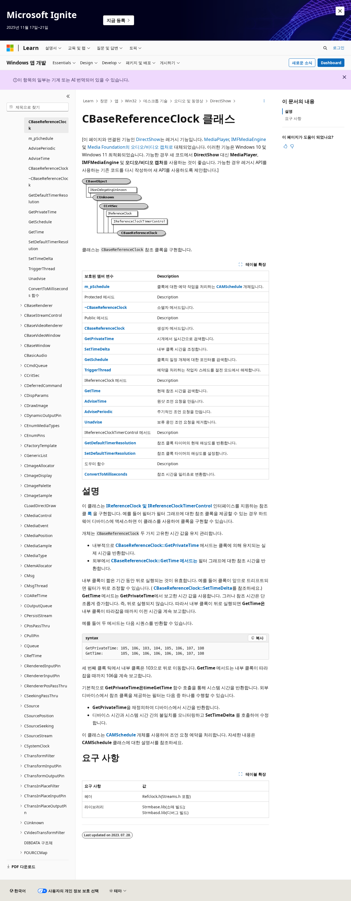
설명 (289, 111)
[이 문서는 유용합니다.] (285, 146)
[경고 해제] (340, 11)
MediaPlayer (216, 139)
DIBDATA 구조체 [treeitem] (38, 842)
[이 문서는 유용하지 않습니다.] (292, 146)
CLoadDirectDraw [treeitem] (40, 505)
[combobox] (38, 107)
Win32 (131, 100)
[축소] (68, 96)
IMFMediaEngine (248, 139)
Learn (88, 100)
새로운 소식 (302, 62)
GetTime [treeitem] (36, 232)
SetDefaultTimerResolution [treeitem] (48, 245)
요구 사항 (293, 118)
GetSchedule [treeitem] (40, 221)
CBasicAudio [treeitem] (35, 355)
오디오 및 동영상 (188, 100)
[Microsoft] (10, 48)
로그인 (338, 47)
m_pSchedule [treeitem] (41, 138)
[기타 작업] (264, 101)
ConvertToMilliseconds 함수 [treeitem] (48, 292)
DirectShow (220, 100)
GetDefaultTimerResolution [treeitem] (48, 199)
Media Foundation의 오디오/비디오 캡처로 (130, 147)
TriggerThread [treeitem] (42, 268)
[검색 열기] (325, 48)
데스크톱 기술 (155, 100)
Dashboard (331, 62)
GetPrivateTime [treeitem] (42, 211)
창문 (104, 100)
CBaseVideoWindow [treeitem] (42, 335)
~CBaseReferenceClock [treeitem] (48, 182)
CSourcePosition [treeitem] (39, 715)
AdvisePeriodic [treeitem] (42, 148)
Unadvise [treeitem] (37, 278)
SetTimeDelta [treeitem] (41, 258)
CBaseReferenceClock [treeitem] (47, 125)
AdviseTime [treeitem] (39, 158)
